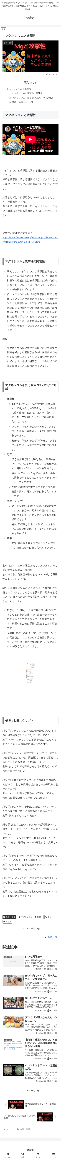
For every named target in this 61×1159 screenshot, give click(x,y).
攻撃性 (40, 917)
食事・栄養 (10, 917)
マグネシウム (26, 917)
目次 (26, 82)
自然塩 (8, 921)
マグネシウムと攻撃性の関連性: (27, 93)
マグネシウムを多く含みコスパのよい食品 (32, 97)
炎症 (49, 917)
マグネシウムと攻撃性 (20, 88)
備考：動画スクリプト (23, 102)
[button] (55, 678)
